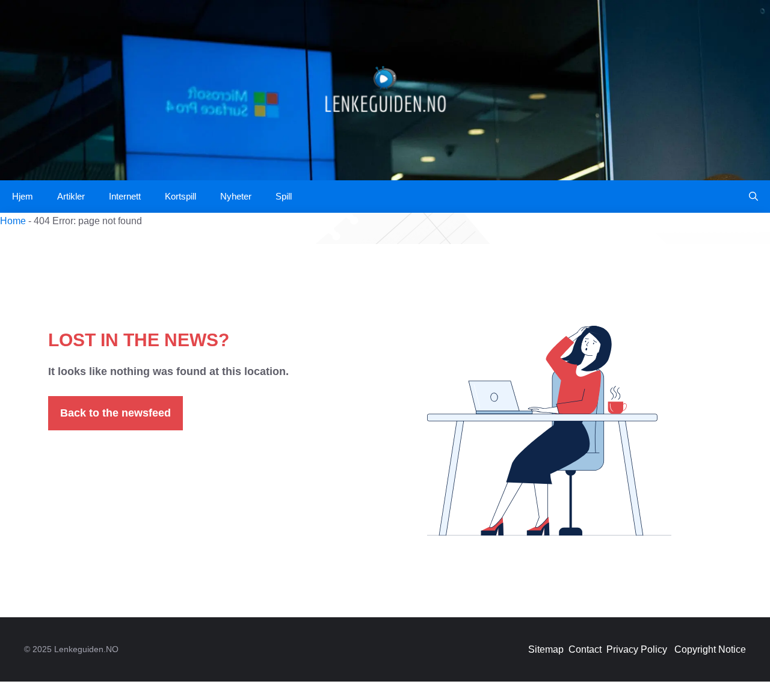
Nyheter (235, 196)
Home (13, 221)
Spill (284, 196)
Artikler (71, 196)
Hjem (22, 196)
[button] (753, 196)
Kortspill (180, 196)
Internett (125, 196)
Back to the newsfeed (115, 413)
